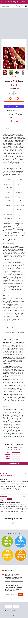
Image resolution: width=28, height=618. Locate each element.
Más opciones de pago (14, 110)
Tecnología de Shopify (10, 615)
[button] (1, 2)
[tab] (7, 128)
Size (14, 91)
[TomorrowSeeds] (5, 6)
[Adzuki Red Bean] (5, 72)
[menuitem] (16, 6)
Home (5, 43)
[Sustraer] (10, 98)
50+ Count (10, 93)
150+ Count (17, 93)
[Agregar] (18, 98)
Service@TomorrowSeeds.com (14, 581)
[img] (3, 473)
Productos (11, 43)
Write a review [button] (14, 463)
